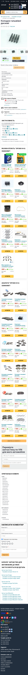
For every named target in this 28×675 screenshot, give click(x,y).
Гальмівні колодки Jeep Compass (11, 588)
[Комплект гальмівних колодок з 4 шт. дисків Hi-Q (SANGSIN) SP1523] (20, 418)
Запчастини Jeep (6, 586)
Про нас (7, 1)
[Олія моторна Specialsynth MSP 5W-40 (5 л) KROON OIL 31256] (20, 158)
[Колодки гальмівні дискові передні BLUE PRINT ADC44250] (8, 343)
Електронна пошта (7, 533)
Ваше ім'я (4, 527)
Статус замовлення (6, 656)
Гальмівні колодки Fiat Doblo (10, 583)
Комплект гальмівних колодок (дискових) (20, 350)
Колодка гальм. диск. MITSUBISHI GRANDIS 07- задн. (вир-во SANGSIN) (7, 190)
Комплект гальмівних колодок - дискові (7, 240)
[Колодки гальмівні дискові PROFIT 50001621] (8, 418)
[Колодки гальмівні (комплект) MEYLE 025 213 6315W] (8, 368)
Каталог (3, 668)
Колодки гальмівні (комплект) (7, 375)
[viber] (4, 618)
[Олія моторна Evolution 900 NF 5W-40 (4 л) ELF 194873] (7, 158)
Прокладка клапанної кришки (20, 215)
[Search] (25, 12)
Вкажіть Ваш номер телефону (9, 65)
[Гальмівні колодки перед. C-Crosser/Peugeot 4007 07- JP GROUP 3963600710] (21, 292)
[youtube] (2, 618)
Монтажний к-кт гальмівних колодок (7, 265)
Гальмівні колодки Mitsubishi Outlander (12, 599)
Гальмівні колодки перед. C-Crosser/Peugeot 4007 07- (20, 300)
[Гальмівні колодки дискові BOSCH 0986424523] (8, 292)
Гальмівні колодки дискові (7, 300)
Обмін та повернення (6, 662)
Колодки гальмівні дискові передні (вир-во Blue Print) (7, 350)
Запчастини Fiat (6, 581)
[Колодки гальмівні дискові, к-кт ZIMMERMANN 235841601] (8, 393)
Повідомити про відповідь (10, 539)
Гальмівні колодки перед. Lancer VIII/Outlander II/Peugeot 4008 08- (7, 325)
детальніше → (7, 105)
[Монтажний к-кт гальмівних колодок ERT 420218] (8, 258)
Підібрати (6, 466)
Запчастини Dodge (7, 575)
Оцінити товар (6, 541)
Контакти (23, 1)
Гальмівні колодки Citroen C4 (10, 571)
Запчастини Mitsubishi (7, 593)
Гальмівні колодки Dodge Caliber (11, 578)
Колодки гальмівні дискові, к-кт (7, 400)
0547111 (15, 4)
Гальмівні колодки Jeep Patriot (10, 590)
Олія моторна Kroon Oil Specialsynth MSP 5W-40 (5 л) (21, 165)
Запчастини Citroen (7, 570)
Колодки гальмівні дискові (20, 375)
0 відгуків (12, 26)
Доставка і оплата (15, 1)
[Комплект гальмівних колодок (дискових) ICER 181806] (21, 343)
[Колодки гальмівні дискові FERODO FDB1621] (21, 368)
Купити (17, 58)
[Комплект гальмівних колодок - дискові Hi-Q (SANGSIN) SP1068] (21, 318)
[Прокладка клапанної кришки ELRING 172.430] (21, 208)
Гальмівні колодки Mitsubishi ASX (11, 594)
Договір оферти (5, 664)
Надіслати (5, 554)
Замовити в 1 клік (18, 67)
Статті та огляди (5, 666)
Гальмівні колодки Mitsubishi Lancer (11, 598)
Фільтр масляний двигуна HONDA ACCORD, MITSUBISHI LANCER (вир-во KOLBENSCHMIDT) (7, 215)
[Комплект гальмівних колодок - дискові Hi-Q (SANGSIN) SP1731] (7, 233)
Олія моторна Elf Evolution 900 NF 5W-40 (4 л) (6, 165)
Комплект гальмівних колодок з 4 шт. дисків (20, 190)
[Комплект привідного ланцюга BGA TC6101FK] (21, 233)
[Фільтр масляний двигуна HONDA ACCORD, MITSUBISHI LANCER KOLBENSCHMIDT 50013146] (8, 208)
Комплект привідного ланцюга (21, 240)
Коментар (5, 547)
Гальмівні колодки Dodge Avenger (11, 576)
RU (3, 1)
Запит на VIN (4, 635)
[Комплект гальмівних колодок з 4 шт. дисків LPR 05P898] (21, 183)
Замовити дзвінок (5, 633)
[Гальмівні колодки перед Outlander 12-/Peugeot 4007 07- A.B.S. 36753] (21, 393)
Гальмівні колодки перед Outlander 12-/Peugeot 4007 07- (20, 400)
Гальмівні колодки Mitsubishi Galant (11, 596)
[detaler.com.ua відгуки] (7, 621)
